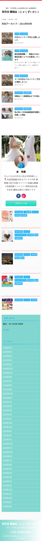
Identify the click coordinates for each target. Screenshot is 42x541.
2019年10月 (7, 498)
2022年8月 (7, 398)
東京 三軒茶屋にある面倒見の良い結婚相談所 (21, 527)
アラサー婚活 (31, 62)
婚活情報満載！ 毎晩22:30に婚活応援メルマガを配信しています (27, 57)
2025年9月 (7, 352)
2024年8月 (7, 377)
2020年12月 (8, 443)
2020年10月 (8, 452)
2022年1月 (7, 418)
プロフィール (21, 203)
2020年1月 (7, 485)
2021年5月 (7, 435)
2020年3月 (7, 477)
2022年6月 (7, 406)
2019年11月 (7, 494)
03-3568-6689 (21, 532)
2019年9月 (7, 502)
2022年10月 (8, 393)
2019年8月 (7, 506)
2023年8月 (7, 389)
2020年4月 (7, 473)
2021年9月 (7, 431)
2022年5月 (7, 410)
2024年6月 (7, 385)
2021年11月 (7, 427)
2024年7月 (7, 381)
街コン (17, 68)
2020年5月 (7, 469)
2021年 (10, 19)
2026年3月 (7, 347)
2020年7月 (7, 460)
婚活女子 (35, 65)
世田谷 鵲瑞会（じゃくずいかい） (21, 11)
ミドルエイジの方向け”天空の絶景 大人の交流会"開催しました (27, 264)
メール (6, 329)
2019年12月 (7, 489)
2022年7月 (7, 402)
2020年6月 (7, 464)
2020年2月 (7, 481)
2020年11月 (7, 448)
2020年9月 (7, 456)
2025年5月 (7, 360)
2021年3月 (7, 439)
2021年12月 (7, 423)
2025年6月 (7, 356)
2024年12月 (8, 368)
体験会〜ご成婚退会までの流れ (27, 96)
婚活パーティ (27, 65)
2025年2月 (7, 364)
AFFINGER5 (21, 538)
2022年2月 (7, 414)
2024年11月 (7, 372)
